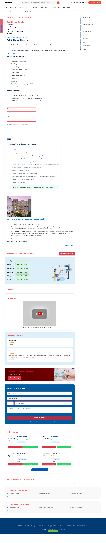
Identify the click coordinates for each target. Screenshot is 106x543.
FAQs (84, 49)
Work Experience (87, 31)
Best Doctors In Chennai (77, 507)
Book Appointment (66, 253)
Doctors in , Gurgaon (14, 493)
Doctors (20, 7)
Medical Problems (87, 24)
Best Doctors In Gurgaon (15, 510)
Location (85, 35)
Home (6, 7)
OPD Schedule (86, 21)
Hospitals (13, 7)
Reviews (85, 38)
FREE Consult (66, 7)
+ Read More (69, 245)
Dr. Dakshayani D (56, 436)
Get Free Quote (95, 2)
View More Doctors (40, 470)
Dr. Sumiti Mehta (56, 453)
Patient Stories (55, 7)
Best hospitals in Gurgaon (15, 496)
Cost (26, 7)
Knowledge (34, 7)
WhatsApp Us (30, 447)
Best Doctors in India (14, 507)
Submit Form (86, 42)
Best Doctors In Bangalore (46, 507)
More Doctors (86, 45)
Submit (9, 139)
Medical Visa (45, 7)
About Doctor (86, 17)
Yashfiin (8, 2)
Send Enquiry (14, 378)
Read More (11, 53)
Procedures (85, 28)
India (17, 11)
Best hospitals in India (77, 493)
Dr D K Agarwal (21, 453)
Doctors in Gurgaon (45, 493)
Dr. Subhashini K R (22, 436)
